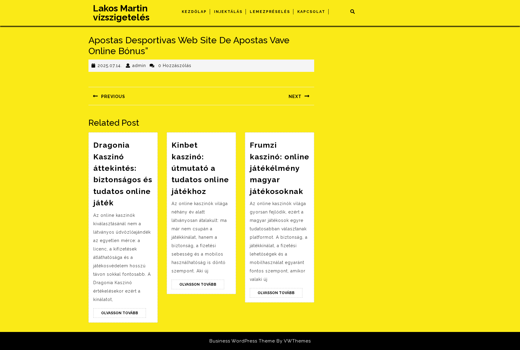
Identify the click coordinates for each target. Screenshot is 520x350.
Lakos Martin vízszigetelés (121, 13)
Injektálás (228, 12)
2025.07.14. (110, 65)
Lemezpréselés (270, 12)
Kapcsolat (311, 12)
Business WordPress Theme (242, 341)
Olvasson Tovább (123, 314)
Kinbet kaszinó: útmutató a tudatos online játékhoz (200, 168)
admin (139, 65)
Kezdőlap (194, 12)
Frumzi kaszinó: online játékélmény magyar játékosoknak (279, 168)
